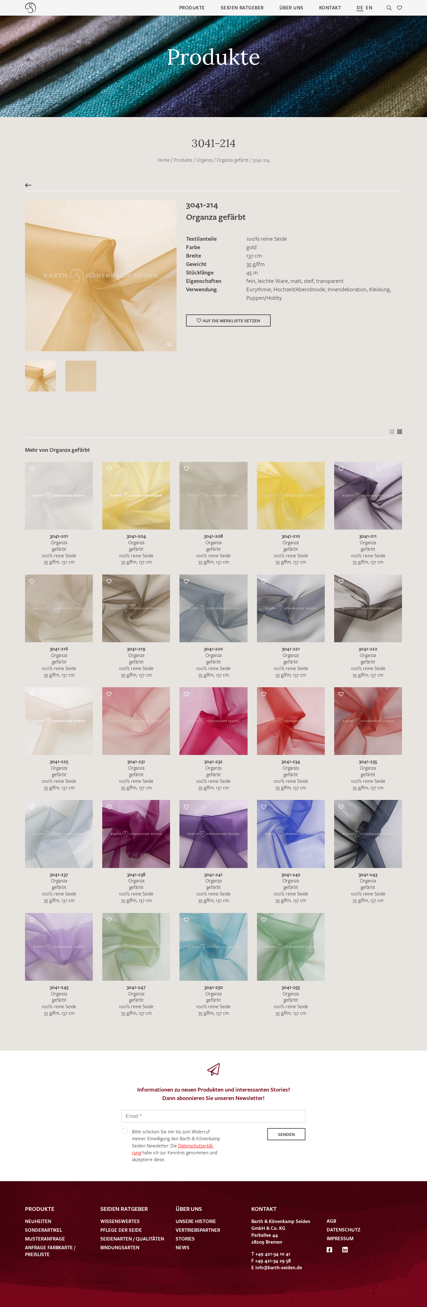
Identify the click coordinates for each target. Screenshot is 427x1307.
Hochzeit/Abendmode (299, 289)
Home (164, 160)
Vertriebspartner (198, 1230)
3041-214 (261, 160)
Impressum (340, 1238)
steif (309, 280)
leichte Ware (273, 280)
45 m (252, 272)
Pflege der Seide (121, 1230)
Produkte (192, 7)
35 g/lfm (255, 264)
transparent (330, 280)
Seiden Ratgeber (242, 7)
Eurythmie (258, 289)
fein (250, 280)
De (360, 7)
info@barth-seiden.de (278, 1267)
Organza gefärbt (233, 160)
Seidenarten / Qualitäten (132, 1238)
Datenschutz (343, 1229)
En (369, 7)
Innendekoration (347, 289)
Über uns (291, 7)
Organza (204, 160)
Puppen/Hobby (264, 297)
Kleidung (379, 289)
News (182, 1247)
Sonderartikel (43, 1230)
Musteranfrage (45, 1238)
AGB (331, 1221)
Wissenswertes (120, 1221)
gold (251, 247)
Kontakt (330, 7)
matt (295, 280)
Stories (185, 1238)
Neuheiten (38, 1221)
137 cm (254, 255)
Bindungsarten (119, 1247)
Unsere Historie (196, 1221)
